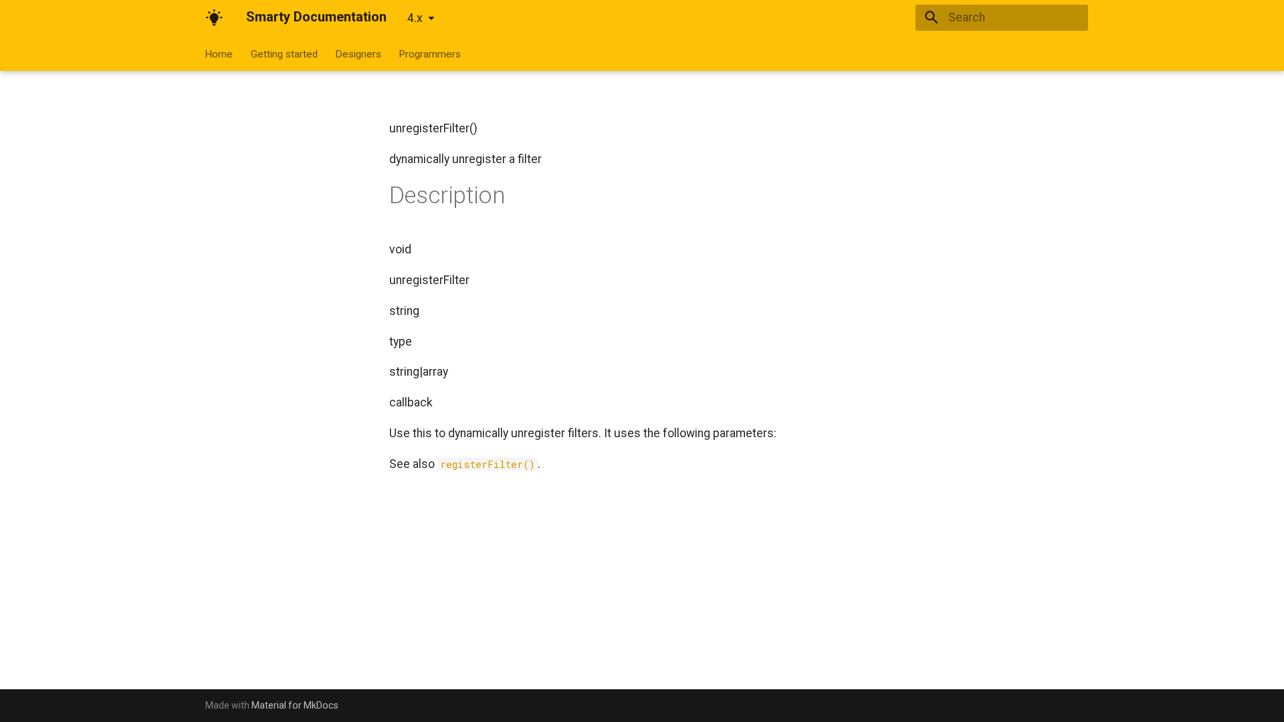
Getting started (284, 53)
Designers (358, 53)
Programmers (430, 53)
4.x (415, 18)
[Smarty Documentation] (214, 17)
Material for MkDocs (294, 705)
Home (219, 53)
